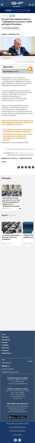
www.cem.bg (17, 398)
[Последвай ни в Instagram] (19, 440)
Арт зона (5, 348)
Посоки (4, 342)
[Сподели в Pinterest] (29, 167)
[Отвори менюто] (2, 4)
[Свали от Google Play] (22, 417)
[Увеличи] (30, 62)
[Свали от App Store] (13, 417)
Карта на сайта (17, 434)
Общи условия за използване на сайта (17, 423)
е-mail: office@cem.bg (17, 396)
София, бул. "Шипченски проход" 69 (17, 390)
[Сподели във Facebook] (18, 167)
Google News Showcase (25, 153)
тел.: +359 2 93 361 (17, 381)
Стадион (5, 350)
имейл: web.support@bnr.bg (17, 383)
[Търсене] (28, 10)
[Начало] (17, 3)
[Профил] (33, 4)
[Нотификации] (29, 4)
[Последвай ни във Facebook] (15, 440)
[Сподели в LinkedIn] (26, 167)
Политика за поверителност (17, 427)
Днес (3, 334)
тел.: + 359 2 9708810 (17, 392)
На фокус (5, 345)
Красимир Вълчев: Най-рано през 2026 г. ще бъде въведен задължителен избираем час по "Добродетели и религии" (17, 122)
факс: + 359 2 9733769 (17, 394)
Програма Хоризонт (11, 28)
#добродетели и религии (9, 158)
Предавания (6, 353)
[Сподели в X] (22, 167)
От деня (5, 16)
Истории (5, 337)
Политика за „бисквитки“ (17, 430)
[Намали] (32, 62)
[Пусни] (30, 69)
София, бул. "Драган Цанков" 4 (17, 379)
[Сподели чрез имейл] (33, 167)
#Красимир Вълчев (26, 158)
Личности (6, 340)
